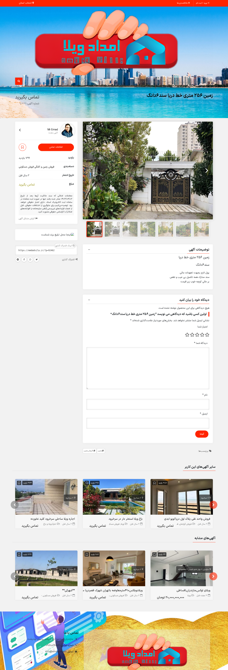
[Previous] (89, 170)
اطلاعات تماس (56, 147)
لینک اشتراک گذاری (63, 245)
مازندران (206, 569)
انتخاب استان (25, 3)
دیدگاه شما (201, 343)
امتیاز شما (203, 327)
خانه (211, 81)
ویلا (122, 524)
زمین (100, 450)
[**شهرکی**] (46, 569)
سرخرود (204, 498)
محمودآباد (182, 569)
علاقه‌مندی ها (182, 3)
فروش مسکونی (200, 81)
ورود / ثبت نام (202, 3)
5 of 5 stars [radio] (187, 335)
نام (205, 395)
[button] (148, 250)
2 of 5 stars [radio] (202, 335)
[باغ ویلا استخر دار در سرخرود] (114, 498)
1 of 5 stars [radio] (207, 335)
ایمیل (204, 414)
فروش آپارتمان (186, 524)
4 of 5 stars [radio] (192, 335)
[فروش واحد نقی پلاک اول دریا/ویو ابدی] (182, 498)
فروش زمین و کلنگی (182, 81)
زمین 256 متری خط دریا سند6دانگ (180, 95)
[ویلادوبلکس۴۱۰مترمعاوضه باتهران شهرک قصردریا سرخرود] (114, 569)
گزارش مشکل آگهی (27, 218)
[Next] (206, 170)
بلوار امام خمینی (194, 569)
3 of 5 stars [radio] (197, 335)
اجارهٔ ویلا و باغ (49, 524)
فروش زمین (88, 450)
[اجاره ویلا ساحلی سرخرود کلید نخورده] (46, 498)
